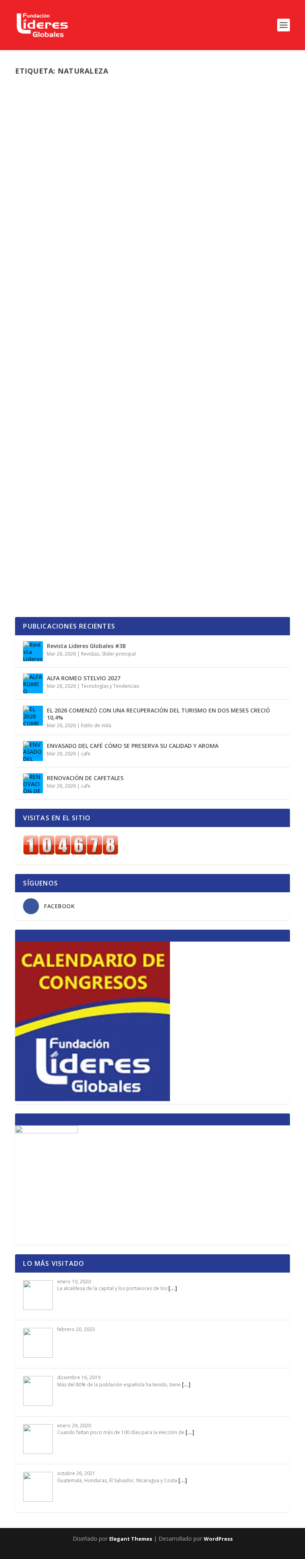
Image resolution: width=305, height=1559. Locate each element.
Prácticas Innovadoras (178, 532)
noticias (115, 280)
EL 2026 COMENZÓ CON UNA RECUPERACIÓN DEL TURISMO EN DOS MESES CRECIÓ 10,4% (158, 714)
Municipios (118, 532)
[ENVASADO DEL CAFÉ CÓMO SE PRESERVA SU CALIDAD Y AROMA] (33, 751)
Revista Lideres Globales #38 (86, 646)
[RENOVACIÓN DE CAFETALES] (33, 783)
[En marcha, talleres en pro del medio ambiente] (152, 422)
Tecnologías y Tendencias (110, 686)
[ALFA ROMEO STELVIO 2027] (33, 683)
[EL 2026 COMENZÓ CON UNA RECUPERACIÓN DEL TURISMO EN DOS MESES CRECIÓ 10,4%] (33, 716)
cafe (86, 753)
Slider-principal (144, 280)
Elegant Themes (130, 1538)
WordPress (218, 1538)
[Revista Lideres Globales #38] (33, 651)
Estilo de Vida (96, 725)
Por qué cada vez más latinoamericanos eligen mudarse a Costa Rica (147, 263)
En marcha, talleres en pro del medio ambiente (125, 520)
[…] (172, 1288)
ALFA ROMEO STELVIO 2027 (83, 678)
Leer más (41, 311)
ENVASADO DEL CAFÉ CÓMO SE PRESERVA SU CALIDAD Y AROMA (132, 745)
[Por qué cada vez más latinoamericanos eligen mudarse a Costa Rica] (152, 164)
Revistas (90, 653)
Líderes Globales (52, 280)
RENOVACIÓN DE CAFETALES (85, 778)
